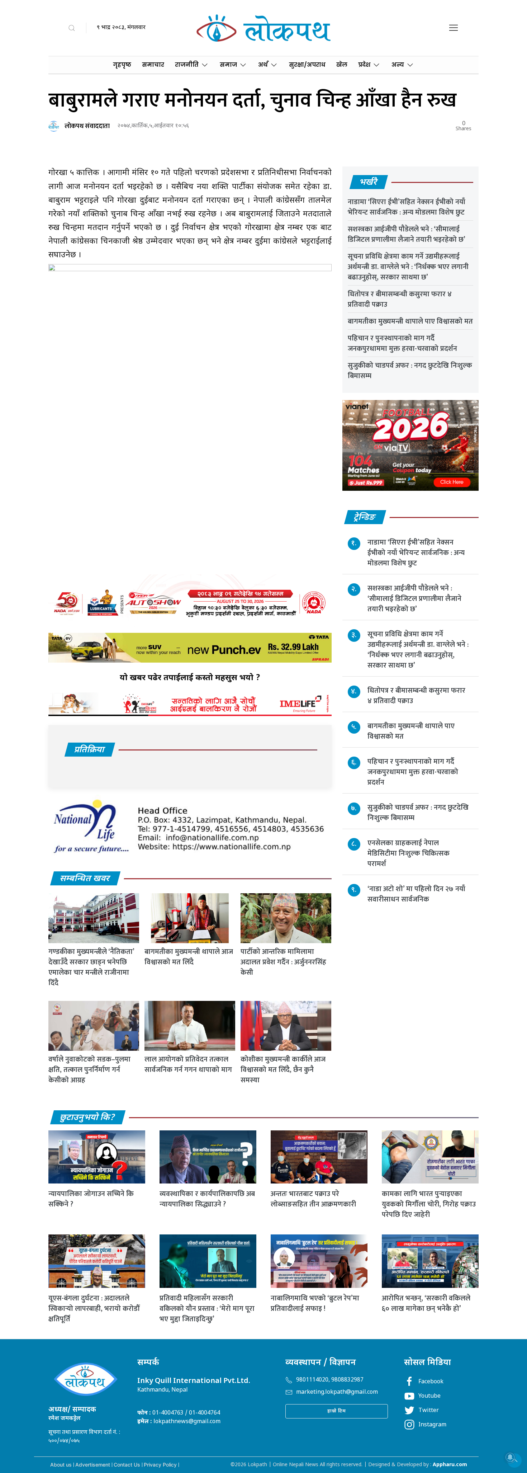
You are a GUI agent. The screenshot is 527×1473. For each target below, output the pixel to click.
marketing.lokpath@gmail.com (337, 1392)
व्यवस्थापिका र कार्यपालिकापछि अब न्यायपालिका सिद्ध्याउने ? (207, 1199)
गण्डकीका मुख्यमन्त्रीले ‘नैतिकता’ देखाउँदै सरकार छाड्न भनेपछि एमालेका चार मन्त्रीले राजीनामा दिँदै (91, 967)
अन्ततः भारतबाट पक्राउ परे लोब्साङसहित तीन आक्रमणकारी (313, 1199)
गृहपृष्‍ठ (122, 65)
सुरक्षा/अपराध (307, 65)
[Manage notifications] (510, 1457)
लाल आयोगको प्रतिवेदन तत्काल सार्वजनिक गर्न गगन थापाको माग (188, 1064)
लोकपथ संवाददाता (87, 126)
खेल (341, 65)
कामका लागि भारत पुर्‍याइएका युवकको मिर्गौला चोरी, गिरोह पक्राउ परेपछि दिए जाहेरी (429, 1204)
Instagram (432, 1425)
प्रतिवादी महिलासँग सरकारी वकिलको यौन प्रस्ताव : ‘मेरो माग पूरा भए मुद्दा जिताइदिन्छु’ (207, 1308)
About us (61, 1465)
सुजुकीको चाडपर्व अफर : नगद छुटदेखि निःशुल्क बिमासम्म (410, 370)
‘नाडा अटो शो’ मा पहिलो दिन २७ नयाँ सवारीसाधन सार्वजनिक (416, 894)
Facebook (430, 1382)
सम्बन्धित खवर (84, 879)
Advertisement (92, 1465)
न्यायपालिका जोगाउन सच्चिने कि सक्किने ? (91, 1199)
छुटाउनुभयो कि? (87, 1118)
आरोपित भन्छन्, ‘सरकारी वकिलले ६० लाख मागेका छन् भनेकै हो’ (426, 1303)
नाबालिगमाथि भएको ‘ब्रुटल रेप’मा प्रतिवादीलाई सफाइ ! (315, 1303)
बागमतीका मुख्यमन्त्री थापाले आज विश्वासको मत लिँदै (188, 957)
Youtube (429, 1396)
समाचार (153, 65)
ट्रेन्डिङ (364, 517)
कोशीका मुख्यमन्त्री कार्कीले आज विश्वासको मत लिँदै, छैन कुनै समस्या (283, 1069)
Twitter (428, 1411)
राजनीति (187, 65)
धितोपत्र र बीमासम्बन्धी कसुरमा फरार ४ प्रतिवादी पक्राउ (400, 299)
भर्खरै (368, 182)
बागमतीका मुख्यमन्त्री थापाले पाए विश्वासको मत (410, 321)
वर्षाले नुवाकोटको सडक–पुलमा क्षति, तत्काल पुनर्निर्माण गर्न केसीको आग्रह (89, 1069)
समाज (228, 65)
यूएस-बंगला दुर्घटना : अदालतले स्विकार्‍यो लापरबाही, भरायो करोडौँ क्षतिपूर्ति (93, 1308)
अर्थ (263, 65)
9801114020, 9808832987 (330, 1380)
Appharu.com (450, 1465)
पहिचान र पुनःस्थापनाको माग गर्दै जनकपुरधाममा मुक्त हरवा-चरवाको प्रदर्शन (402, 343)
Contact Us (127, 1465)
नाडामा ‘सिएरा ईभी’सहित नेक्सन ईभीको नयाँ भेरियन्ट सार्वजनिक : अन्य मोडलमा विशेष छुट (406, 207)
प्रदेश (364, 65)
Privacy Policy (160, 1465)
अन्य (397, 65)
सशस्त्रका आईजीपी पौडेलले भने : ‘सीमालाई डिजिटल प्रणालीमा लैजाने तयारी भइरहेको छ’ (406, 234)
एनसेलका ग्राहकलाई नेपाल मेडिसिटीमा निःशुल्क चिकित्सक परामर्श (408, 853)
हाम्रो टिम (336, 1411)
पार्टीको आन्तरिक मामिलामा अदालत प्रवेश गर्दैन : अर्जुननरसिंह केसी (283, 962)
